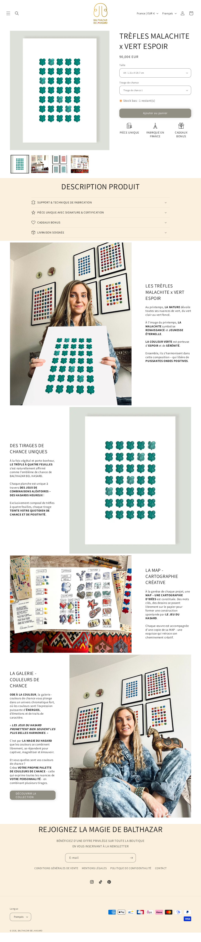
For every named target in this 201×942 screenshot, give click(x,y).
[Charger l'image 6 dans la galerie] (40, 164)
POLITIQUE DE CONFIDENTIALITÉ (130, 868)
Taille (122, 65)
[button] (8, 13)
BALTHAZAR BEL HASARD (30, 930)
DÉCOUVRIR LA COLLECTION (26, 795)
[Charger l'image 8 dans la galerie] (80, 164)
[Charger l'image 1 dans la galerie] (20, 164)
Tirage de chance (129, 82)
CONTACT (161, 868)
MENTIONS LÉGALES (94, 868)
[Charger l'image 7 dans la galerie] (60, 164)
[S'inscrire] (131, 857)
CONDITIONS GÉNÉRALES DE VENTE (56, 868)
